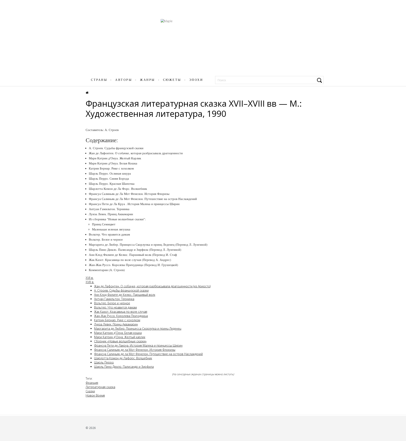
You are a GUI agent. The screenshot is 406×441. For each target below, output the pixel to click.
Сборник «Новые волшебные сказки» (120, 341)
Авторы (123, 79)
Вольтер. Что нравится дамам (115, 307)
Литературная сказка (100, 387)
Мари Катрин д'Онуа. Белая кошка (118, 333)
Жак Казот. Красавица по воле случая (120, 312)
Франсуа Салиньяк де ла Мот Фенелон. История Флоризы (134, 350)
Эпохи (196, 79)
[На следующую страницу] (400, 226)
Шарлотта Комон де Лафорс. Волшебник (123, 358)
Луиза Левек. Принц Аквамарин (116, 324)
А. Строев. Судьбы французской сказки (121, 290)
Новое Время (95, 395)
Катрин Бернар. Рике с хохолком (117, 320)
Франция (92, 383)
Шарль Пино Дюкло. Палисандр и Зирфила (124, 367)
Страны (99, 79)
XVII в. (89, 278)
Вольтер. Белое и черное (112, 303)
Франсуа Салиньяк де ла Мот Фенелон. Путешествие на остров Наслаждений (148, 354)
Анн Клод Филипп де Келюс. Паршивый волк (124, 295)
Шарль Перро (104, 362)
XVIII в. (90, 282)
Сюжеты (172, 79)
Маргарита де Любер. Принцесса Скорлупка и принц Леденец (137, 329)
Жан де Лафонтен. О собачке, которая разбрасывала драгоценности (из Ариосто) (152, 286)
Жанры (147, 79)
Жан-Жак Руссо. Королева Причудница (121, 316)
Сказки (90, 391)
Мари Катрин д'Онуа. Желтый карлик (119, 337)
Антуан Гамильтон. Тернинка (114, 299)
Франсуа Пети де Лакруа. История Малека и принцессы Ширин (138, 345)
